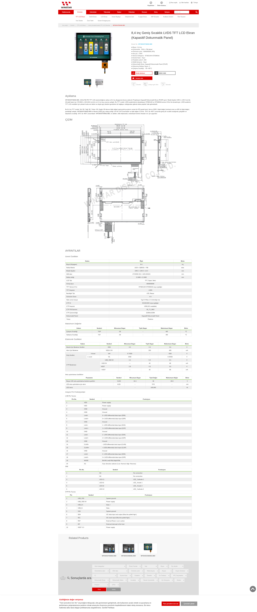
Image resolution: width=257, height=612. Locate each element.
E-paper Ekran (142, 17)
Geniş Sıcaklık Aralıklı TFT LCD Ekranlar (99, 25)
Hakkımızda (66, 12)
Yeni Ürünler (79, 20)
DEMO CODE (162, 73)
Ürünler (80, 12)
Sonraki (168, 84)
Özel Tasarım (181, 17)
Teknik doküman (140, 73)
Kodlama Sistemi (168, 17)
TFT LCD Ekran (80, 17)
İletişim (167, 12)
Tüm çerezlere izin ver (170, 604)
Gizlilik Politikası (108, 608)
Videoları (131, 12)
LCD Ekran (104, 17)
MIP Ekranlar (155, 17)
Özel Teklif (90, 20)
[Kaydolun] (151, 4)
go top (253, 589)
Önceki (138, 84)
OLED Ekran (93, 17)
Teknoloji (107, 12)
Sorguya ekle (139, 78)
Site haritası (185, 2)
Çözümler (93, 12)
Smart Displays (116, 17)
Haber (119, 12)
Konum (144, 12)
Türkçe (195, 2)
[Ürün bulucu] (161, 4)
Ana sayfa (174, 2)
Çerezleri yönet (189, 604)
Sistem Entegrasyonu (104, 20)
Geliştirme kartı (129, 17)
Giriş (156, 12)
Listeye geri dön (153, 84)
